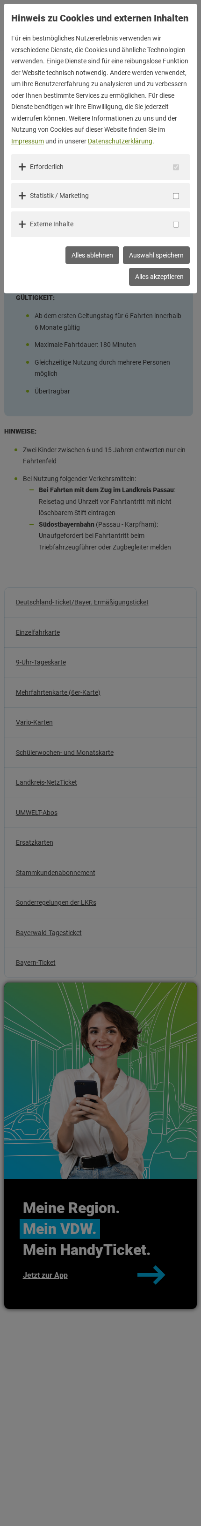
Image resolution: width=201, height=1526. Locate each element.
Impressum (27, 141)
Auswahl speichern (156, 255)
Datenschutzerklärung (120, 141)
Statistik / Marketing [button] (59, 195)
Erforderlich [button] (47, 166)
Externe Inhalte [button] (51, 224)
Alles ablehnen (92, 255)
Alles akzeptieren (159, 276)
